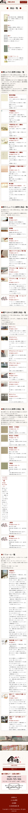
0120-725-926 (14, 779)
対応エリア (14, 769)
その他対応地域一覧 (14, 805)
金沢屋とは (14, 797)
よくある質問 (14, 800)
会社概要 (14, 803)
